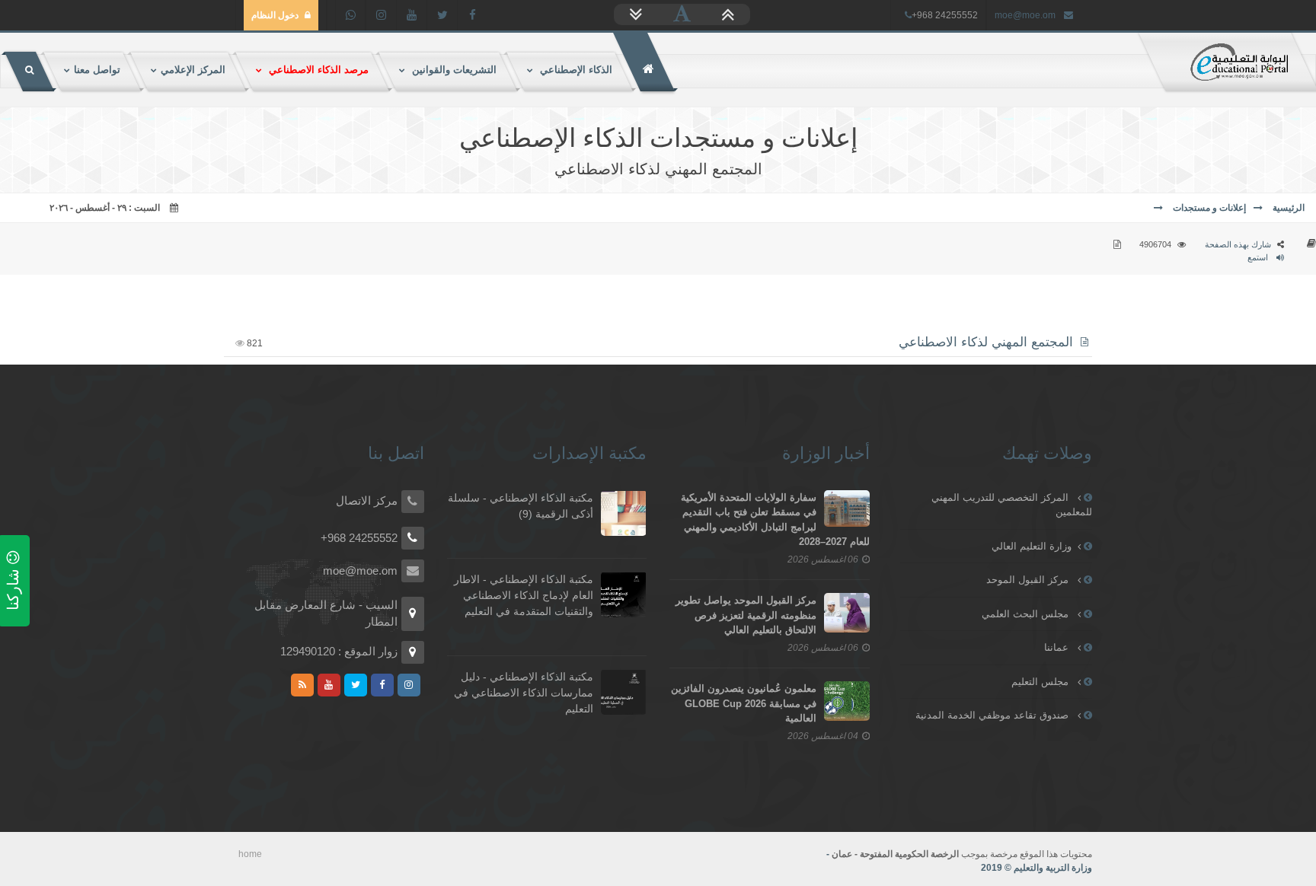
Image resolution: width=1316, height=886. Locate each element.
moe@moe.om (1025, 15)
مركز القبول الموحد (1029, 579)
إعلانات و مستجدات (1208, 207)
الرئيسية (1287, 207)
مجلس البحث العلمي (1027, 614)
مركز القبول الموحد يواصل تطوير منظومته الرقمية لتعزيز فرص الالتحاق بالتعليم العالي (746, 615)
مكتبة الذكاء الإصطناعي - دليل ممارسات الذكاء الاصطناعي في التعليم (523, 693)
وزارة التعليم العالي (1032, 546)
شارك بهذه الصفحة (1238, 244)
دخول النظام (275, 15)
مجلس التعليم (1041, 681)
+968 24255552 (359, 537)
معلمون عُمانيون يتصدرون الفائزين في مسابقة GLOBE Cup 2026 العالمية (743, 703)
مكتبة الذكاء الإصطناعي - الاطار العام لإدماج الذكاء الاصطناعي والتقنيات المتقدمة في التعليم (523, 595)
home (250, 854)
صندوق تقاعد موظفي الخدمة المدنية (993, 715)
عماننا (1058, 647)
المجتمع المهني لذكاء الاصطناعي (986, 342)
